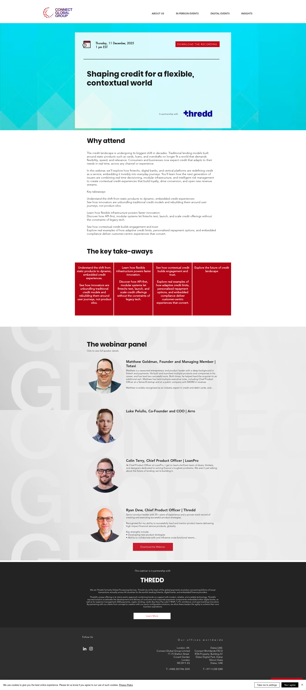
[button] (246, 13)
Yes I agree (290, 684)
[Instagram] (91, 648)
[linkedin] (84, 648)
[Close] (302, 684)
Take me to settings (267, 684)
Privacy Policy (126, 684)
